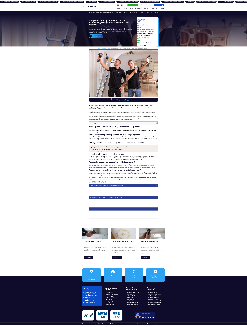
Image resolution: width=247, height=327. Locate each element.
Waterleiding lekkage (105, 48)
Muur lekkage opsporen (121, 12)
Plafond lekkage (133, 12)
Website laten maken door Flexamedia (108, 324)
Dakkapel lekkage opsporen (149, 241)
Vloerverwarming (144, 12)
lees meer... (88, 257)
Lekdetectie (138, 8)
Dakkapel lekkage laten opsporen (122, 241)
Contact (162, 8)
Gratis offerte (158, 5)
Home (118, 8)
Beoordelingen (153, 8)
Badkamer (91, 12)
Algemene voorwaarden (153, 324)
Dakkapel (98, 12)
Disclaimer (143, 324)
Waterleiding (154, 12)
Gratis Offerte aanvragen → (123, 100)
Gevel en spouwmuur (108, 12)
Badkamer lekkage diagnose (92, 241)
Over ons (125, 8)
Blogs (131, 8)
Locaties (146, 8)
